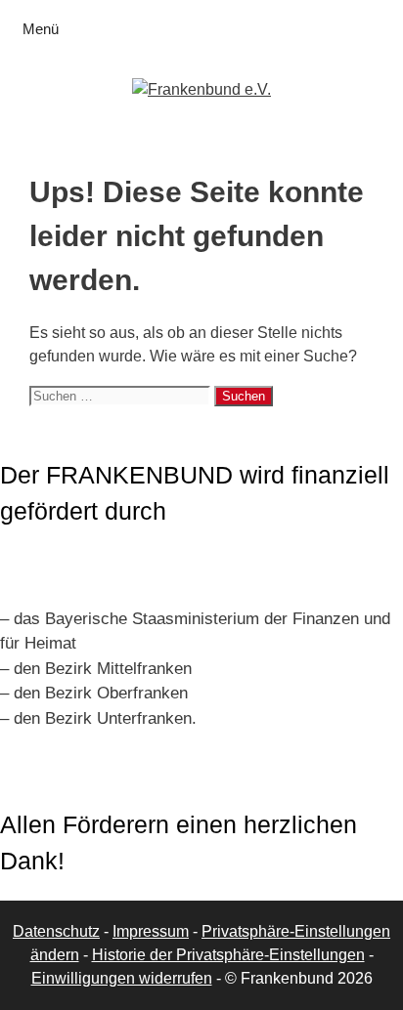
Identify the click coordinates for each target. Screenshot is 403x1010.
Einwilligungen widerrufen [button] (121, 978)
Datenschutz (56, 931)
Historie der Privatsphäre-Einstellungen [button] (228, 955)
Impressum (150, 931)
